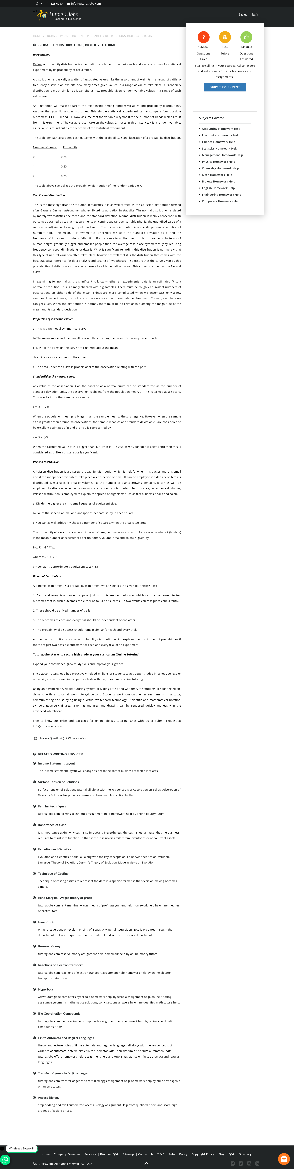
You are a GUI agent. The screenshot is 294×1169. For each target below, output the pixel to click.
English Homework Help (218, 188)
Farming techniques (52, 806)
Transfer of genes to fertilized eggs (63, 1073)
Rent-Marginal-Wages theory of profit (65, 897)
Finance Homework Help (218, 142)
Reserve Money (49, 946)
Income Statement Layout (56, 763)
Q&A (232, 1154)
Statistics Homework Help (220, 148)
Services (90, 1154)
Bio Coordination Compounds (59, 1013)
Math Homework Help (217, 175)
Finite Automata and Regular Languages (66, 1038)
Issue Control (47, 922)
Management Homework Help (222, 155)
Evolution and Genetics (54, 849)
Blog (221, 1154)
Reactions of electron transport (60, 965)
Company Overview (67, 1154)
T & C (160, 1154)
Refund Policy (178, 1154)
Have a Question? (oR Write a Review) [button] (63, 738)
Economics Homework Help (221, 135)
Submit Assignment (225, 87)
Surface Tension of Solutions (58, 782)
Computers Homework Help (221, 201)
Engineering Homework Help (221, 194)
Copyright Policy (203, 1154)
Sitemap (128, 1154)
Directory (245, 1154)
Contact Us (145, 1154)
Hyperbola (45, 989)
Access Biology (48, 1097)
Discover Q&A (109, 1154)
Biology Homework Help (218, 181)
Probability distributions (65, 36)
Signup (243, 14)
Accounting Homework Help (221, 129)
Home (37, 36)
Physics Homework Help (218, 162)
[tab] (107, 738)
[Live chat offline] (284, 1159)
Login (255, 14)
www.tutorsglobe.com (85, 694)
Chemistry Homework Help (220, 168)
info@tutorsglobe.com (86, 3)
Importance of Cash (52, 825)
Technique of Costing (53, 873)
